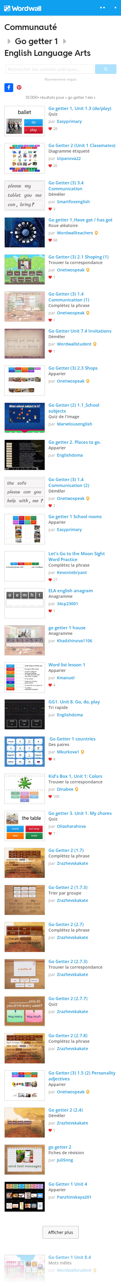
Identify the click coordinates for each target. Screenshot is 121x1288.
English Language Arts (47, 52)
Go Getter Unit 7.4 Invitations (79, 331)
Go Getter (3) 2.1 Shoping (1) (78, 257)
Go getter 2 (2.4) (65, 1110)
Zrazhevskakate (72, 863)
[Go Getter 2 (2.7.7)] (24, 1010)
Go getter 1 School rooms (75, 516)
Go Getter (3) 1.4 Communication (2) (68, 482)
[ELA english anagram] (24, 603)
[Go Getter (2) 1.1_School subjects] (24, 417)
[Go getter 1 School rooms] (24, 528)
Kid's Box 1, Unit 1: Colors (75, 776)
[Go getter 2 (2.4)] (24, 1122)
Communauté (30, 26)
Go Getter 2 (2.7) (66, 924)
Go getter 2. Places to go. (74, 442)
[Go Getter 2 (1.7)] (24, 862)
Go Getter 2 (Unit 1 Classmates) (81, 145)
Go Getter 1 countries (71, 739)
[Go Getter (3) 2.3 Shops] (24, 380)
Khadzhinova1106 (74, 640)
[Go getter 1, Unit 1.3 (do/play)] (24, 120)
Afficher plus (60, 1232)
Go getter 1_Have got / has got (80, 220)
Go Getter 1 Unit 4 (67, 1184)
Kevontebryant (72, 572)
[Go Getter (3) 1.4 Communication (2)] (24, 491)
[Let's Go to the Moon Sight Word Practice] (24, 565)
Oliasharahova (71, 826)
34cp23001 (67, 603)
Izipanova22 (69, 158)
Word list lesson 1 (66, 665)
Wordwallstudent (74, 344)
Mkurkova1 (68, 752)
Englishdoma (70, 455)
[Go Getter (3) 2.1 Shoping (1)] (24, 269)
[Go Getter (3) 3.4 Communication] (24, 195)
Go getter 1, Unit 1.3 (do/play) (79, 108)
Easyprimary (69, 121)
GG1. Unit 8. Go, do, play (74, 702)
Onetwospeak (71, 270)
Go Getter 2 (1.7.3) (68, 887)
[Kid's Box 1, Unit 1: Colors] (24, 788)
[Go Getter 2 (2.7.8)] (24, 1047)
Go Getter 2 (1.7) (66, 850)
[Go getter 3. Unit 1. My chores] (24, 825)
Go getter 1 (36, 41)
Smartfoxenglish (73, 201)
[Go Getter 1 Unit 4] (24, 1196)
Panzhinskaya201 (74, 1197)
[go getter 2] (24, 1159)
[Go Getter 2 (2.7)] (24, 936)
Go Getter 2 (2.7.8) (68, 1035)
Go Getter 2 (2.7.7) (68, 998)
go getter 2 (59, 1147)
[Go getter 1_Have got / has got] (24, 232)
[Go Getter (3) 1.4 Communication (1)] (24, 306)
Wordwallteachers (75, 233)
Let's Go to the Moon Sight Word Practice (77, 556)
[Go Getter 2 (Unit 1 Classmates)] (24, 157)
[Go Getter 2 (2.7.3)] (24, 973)
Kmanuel (66, 677)
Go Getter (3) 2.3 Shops (73, 368)
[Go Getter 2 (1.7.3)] (24, 899)
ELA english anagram (70, 590)
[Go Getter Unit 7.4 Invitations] (24, 343)
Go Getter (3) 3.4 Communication (66, 185)
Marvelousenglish (74, 424)
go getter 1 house (67, 627)
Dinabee (65, 789)
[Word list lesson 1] (24, 677)
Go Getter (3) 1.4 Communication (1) (68, 297)
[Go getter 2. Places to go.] (24, 454)
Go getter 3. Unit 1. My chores (80, 813)
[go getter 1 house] (24, 640)
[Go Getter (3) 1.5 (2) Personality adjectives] (24, 1085)
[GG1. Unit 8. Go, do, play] (24, 714)
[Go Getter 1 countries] (24, 751)
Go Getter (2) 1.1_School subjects (74, 408)
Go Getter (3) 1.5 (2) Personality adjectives (82, 1076)
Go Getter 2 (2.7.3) (68, 961)
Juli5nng (65, 1160)
